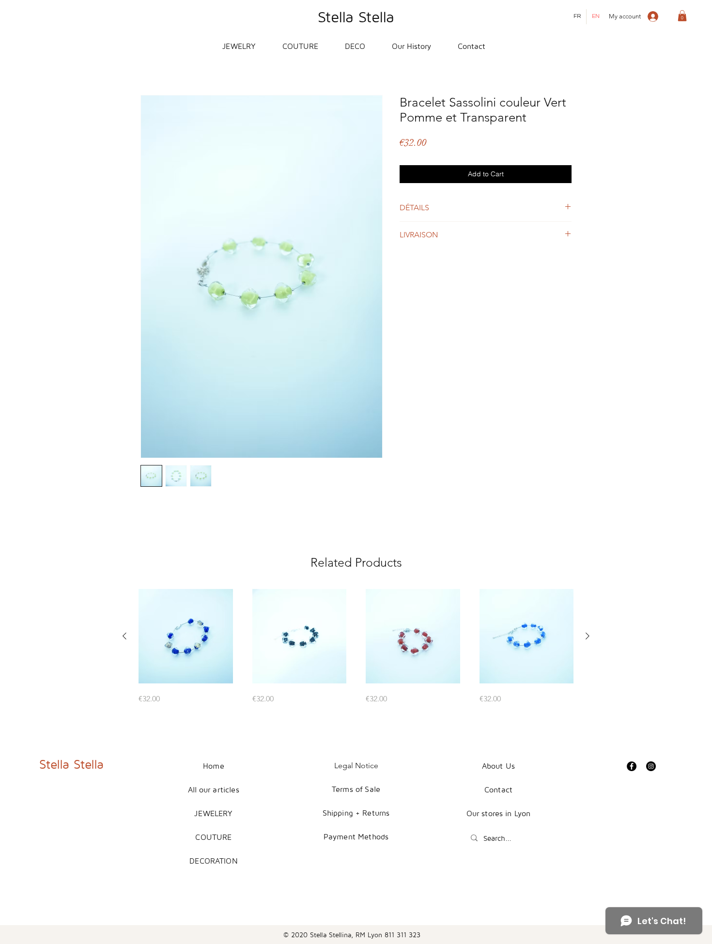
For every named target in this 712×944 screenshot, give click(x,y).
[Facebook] (631, 766)
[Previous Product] (124, 636)
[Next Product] (587, 636)
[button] (682, 15)
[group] (356, 646)
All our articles (213, 789)
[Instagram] (651, 766)
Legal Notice (356, 765)
